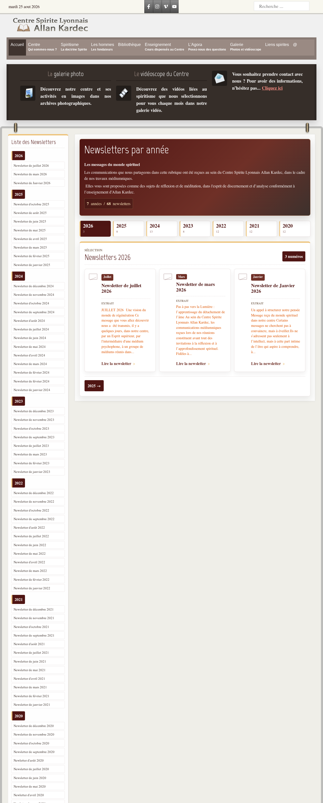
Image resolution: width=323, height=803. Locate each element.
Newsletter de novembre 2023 (34, 420)
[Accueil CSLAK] (48, 26)
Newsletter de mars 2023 (30, 454)
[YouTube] (174, 6)
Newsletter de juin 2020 (30, 777)
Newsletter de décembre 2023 (34, 411)
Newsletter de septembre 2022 (34, 519)
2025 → (94, 385)
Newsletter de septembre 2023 (34, 437)
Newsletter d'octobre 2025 (31, 204)
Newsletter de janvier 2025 (32, 264)
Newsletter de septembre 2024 (34, 312)
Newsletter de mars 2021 (30, 687)
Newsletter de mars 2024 (30, 363)
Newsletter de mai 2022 (30, 553)
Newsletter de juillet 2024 (31, 329)
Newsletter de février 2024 (31, 372)
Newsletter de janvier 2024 (32, 389)
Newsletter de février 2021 (31, 696)
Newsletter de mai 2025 (30, 230)
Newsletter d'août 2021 (29, 644)
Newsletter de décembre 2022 (34, 493)
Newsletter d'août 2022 (29, 527)
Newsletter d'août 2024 (29, 320)
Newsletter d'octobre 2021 (31, 626)
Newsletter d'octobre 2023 (31, 428)
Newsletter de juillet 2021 (31, 652)
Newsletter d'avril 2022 (29, 562)
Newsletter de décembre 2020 (34, 725)
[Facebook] (148, 6)
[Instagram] (157, 6)
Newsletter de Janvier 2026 (32, 183)
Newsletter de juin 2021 (30, 661)
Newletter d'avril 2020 (29, 795)
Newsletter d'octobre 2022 (31, 510)
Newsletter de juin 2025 (30, 221)
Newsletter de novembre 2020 (34, 734)
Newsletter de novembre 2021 (34, 618)
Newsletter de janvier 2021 (32, 704)
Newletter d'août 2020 (29, 760)
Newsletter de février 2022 (31, 579)
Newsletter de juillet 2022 (31, 536)
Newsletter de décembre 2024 (34, 286)
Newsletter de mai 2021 (30, 670)
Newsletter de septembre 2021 (34, 635)
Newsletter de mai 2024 (30, 346)
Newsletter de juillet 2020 (31, 769)
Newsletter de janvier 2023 (32, 471)
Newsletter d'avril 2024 (29, 355)
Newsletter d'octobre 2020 (31, 743)
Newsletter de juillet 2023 (31, 445)
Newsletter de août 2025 (30, 212)
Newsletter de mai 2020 (30, 786)
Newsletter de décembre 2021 (34, 609)
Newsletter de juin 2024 (30, 338)
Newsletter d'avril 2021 (29, 678)
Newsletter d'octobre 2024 (31, 303)
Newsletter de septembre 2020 (34, 751)
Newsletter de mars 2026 (30, 174)
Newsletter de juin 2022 (30, 545)
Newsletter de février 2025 (31, 256)
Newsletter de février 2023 (31, 463)
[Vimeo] (166, 6)
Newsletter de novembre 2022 (34, 501)
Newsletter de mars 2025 (30, 247)
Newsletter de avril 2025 (30, 238)
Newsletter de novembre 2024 (34, 294)
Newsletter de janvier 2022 (32, 588)
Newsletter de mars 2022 (30, 571)
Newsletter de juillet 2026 (31, 165)
